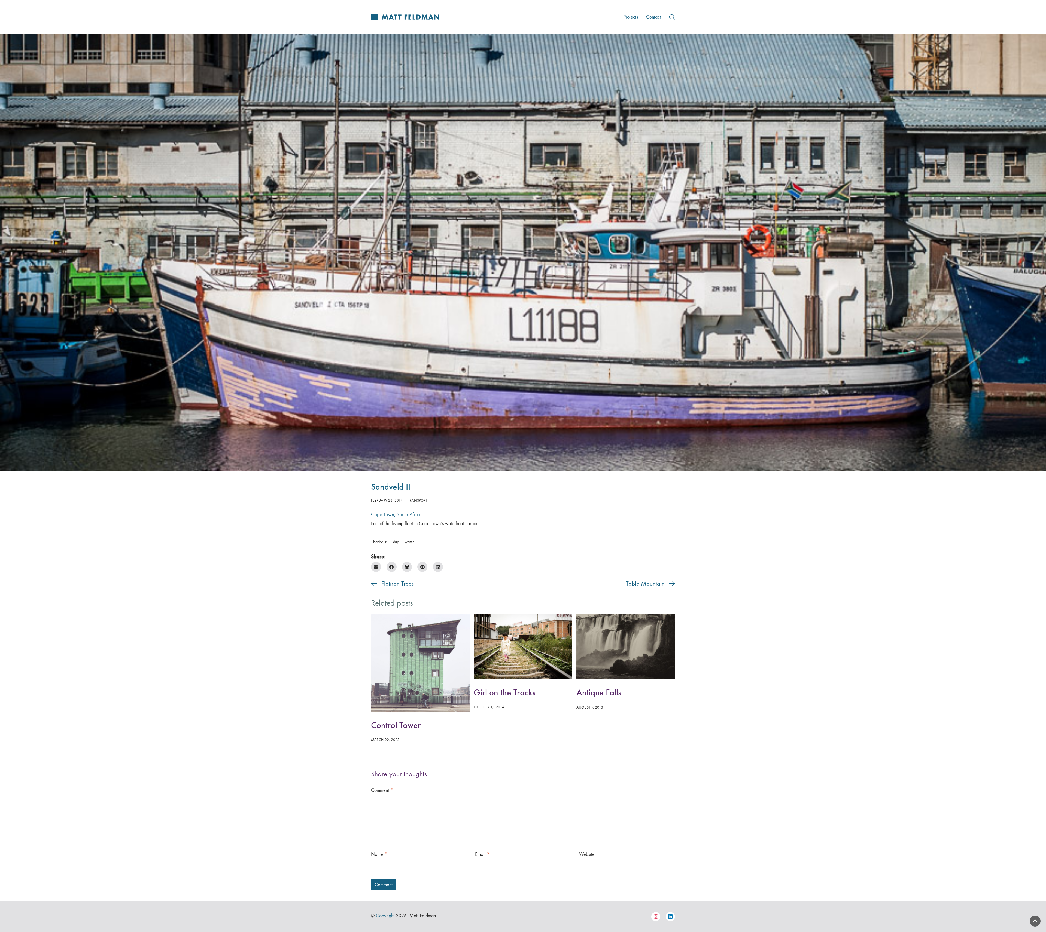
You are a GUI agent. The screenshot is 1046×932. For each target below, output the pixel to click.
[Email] (376, 567)
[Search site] (672, 17)
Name (379, 854)
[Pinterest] (422, 567)
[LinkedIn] (438, 567)
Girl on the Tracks (504, 692)
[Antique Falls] (625, 646)
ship (395, 541)
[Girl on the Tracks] (523, 646)
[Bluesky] (407, 567)
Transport (417, 500)
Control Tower (396, 725)
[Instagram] (656, 916)
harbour (380, 541)
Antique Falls (598, 692)
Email (482, 854)
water (409, 541)
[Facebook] (392, 567)
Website (587, 854)
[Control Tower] (420, 663)
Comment (382, 790)
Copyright (385, 916)
